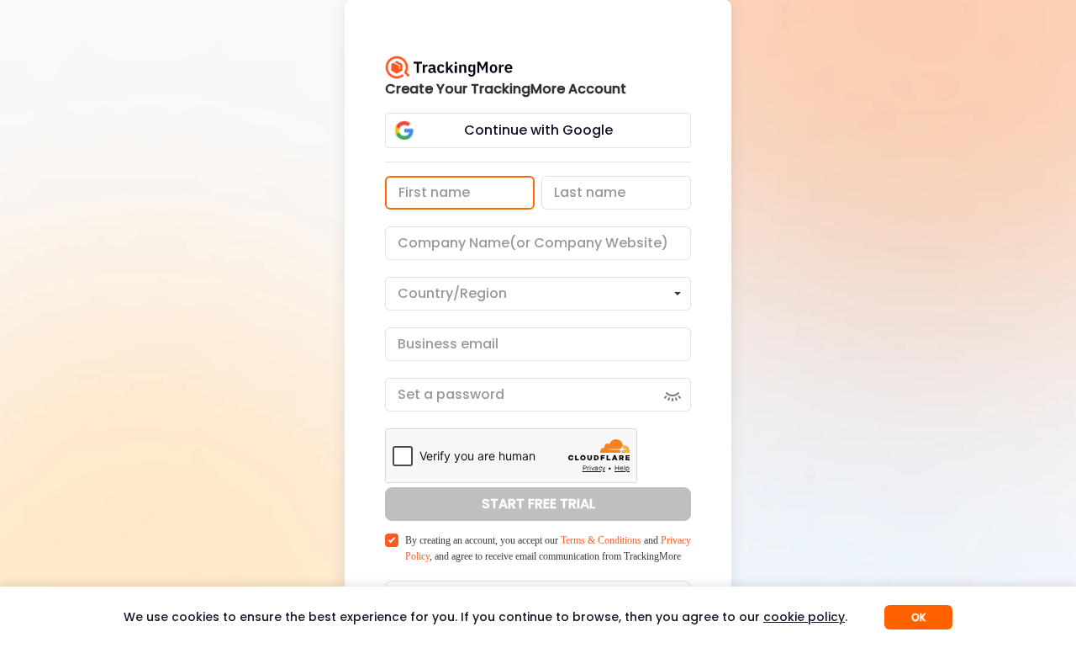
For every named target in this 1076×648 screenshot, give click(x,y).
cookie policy (804, 616)
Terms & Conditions (601, 540)
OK (918, 617)
